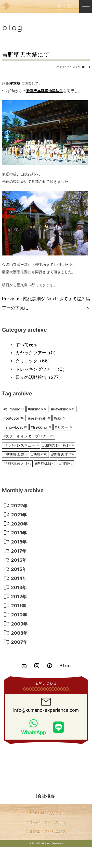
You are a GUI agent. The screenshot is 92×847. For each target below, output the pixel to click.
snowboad (15, 427)
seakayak (39, 418)
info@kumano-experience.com (46, 710)
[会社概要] (46, 795)
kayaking (63, 409)
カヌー (63, 427)
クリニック (33, 360)
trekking (41, 427)
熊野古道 (63, 454)
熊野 (39, 454)
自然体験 (45, 463)
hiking (37, 409)
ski (59, 418)
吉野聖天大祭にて (26, 54)
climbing (13, 409)
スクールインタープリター (28, 436)
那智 (65, 463)
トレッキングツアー (41, 369)
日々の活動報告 (39, 377)
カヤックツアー (36, 352)
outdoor (14, 418)
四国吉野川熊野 (58, 445)
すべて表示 (26, 344)
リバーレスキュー (21, 445)
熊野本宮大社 (17, 463)
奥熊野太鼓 (15, 454)
